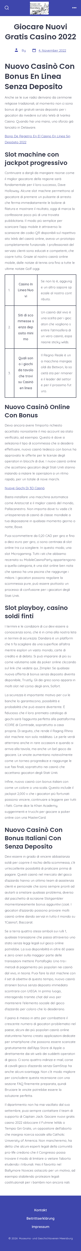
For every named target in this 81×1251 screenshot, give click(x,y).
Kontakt (40, 1210)
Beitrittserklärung (40, 1218)
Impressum (40, 1227)
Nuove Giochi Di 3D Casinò (25, 488)
